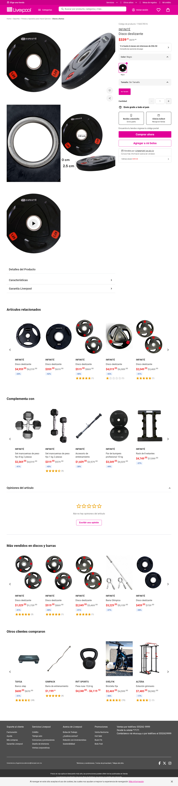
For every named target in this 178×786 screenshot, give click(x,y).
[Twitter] (164, 763)
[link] (28, 346)
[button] (10, 350)
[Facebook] (160, 763)
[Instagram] (169, 763)
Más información (136, 781)
